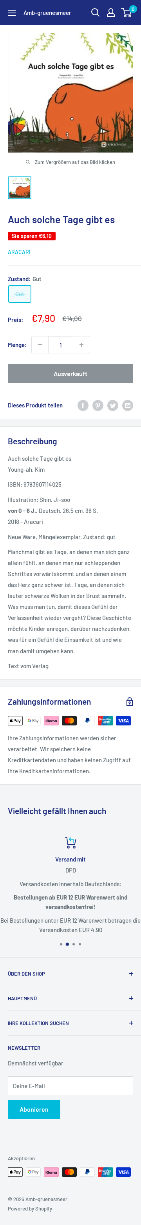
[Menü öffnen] (12, 13)
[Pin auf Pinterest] (97, 405)
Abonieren (34, 1109)
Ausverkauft (70, 373)
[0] (127, 12)
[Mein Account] (111, 12)
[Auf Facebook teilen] (83, 405)
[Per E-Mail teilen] (127, 405)
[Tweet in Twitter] (112, 405)
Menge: (17, 344)
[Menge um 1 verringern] (40, 344)
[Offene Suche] (95, 12)
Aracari (19, 252)
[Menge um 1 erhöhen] (81, 344)
